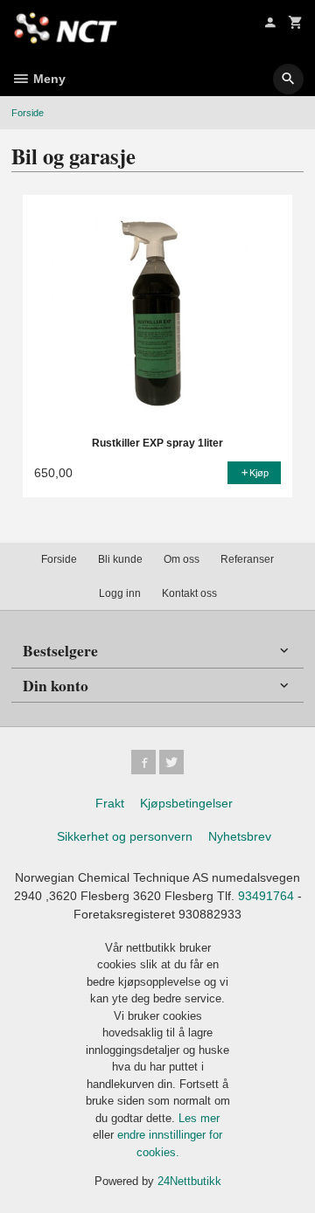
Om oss (182, 559)
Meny (48, 79)
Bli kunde (120, 559)
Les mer (199, 1118)
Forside (27, 112)
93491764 (266, 896)
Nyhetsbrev (239, 836)
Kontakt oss (189, 593)
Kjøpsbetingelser (186, 803)
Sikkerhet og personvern (124, 836)
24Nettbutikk (189, 1181)
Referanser (247, 559)
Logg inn (120, 593)
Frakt (109, 803)
